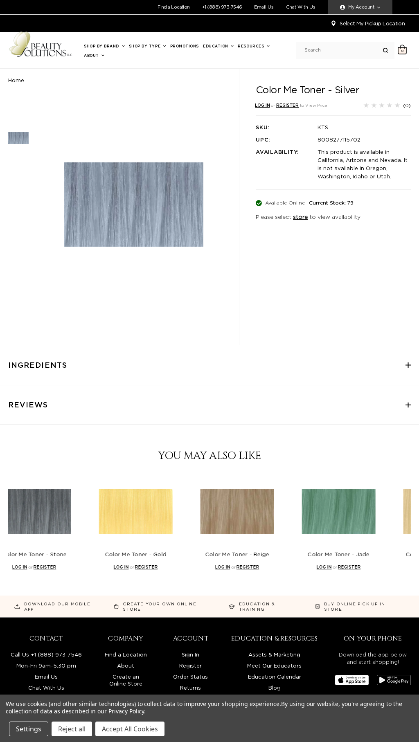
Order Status (190, 677)
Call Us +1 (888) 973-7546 (46, 655)
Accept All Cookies (130, 728)
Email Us (264, 7)
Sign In (190, 655)
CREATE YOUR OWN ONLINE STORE (159, 606)
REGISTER (287, 105)
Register (190, 666)
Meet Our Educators (274, 666)
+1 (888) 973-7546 (222, 7)
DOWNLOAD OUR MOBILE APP (57, 606)
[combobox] (343, 50)
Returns (190, 688)
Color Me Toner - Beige (210, 554)
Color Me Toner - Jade (311, 554)
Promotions (184, 46)
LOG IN (262, 105)
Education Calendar (274, 677)
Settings (28, 728)
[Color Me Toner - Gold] (108, 511)
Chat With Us (300, 7)
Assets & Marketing (274, 655)
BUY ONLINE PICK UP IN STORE (354, 606)
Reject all (72, 728)
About (92, 55)
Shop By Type (145, 46)
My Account (361, 7)
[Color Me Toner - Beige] (209, 511)
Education (216, 46)
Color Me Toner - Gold (108, 554)
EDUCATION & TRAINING (257, 606)
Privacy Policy (126, 711)
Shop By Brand (102, 46)
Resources (251, 46)
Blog (274, 688)
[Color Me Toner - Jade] (310, 511)
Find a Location (174, 7)
